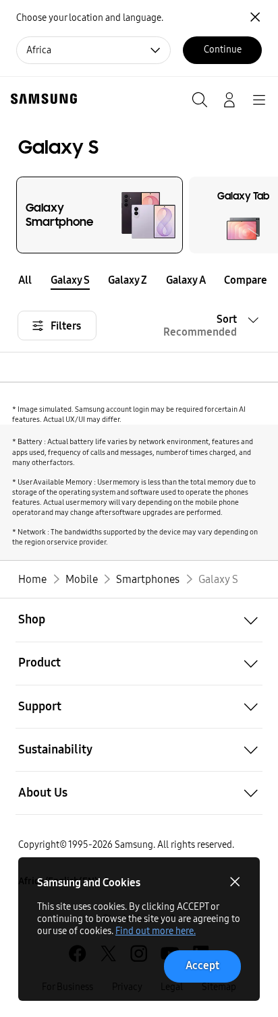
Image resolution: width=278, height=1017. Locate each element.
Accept (202, 965)
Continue (223, 49)
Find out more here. (155, 931)
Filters (66, 325)
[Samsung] (41, 98)
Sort (200, 325)
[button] (269, 279)
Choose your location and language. (89, 18)
